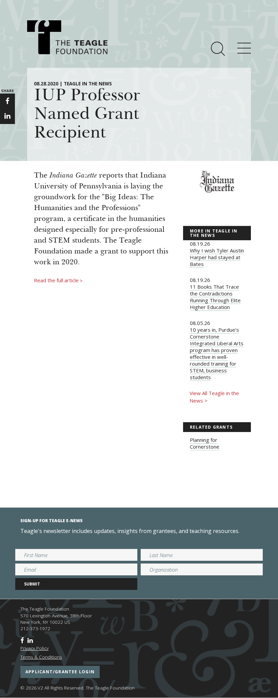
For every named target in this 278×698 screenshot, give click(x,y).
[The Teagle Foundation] (67, 37)
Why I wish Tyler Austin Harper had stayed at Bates (217, 257)
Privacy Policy (34, 648)
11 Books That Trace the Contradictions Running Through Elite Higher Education (215, 296)
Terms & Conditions (41, 657)
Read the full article (58, 280)
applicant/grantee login (60, 672)
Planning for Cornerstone (204, 443)
